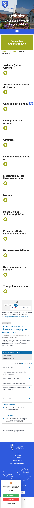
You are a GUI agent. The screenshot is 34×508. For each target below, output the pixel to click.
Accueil (4, 51)
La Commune (12, 51)
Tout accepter (11, 495)
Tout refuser (11, 499)
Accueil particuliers (7, 312)
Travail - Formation (19, 312)
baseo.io (16, 431)
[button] (17, 31)
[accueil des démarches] (17, 302)
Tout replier (18, 363)
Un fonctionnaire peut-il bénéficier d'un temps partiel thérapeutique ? (15, 316)
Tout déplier (27, 363)
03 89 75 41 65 (18, 460)
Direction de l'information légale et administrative (13, 430)
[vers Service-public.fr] (20, 308)
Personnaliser (11, 503)
